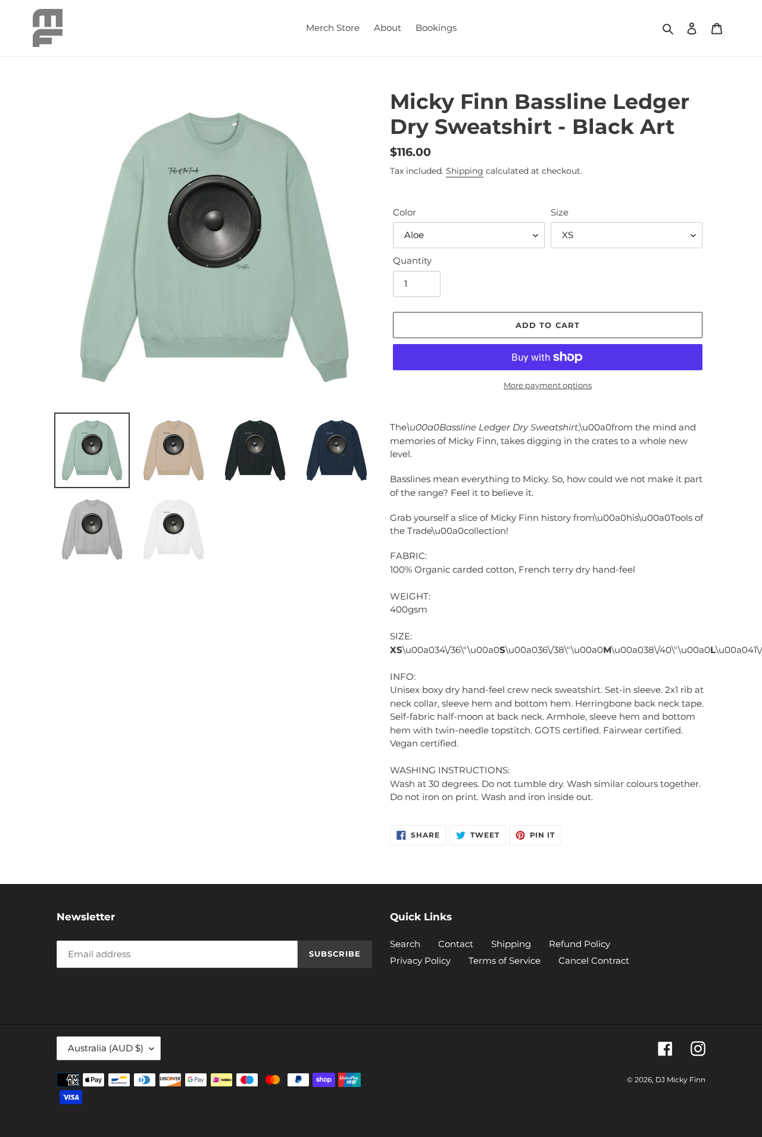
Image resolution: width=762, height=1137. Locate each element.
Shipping (464, 170)
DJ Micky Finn (680, 1079)
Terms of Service (505, 960)
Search (405, 943)
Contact (455, 943)
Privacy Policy (420, 960)
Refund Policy (579, 943)
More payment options (548, 385)
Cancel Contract (593, 960)
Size (560, 212)
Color (404, 212)
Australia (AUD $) (105, 1048)
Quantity (412, 260)
